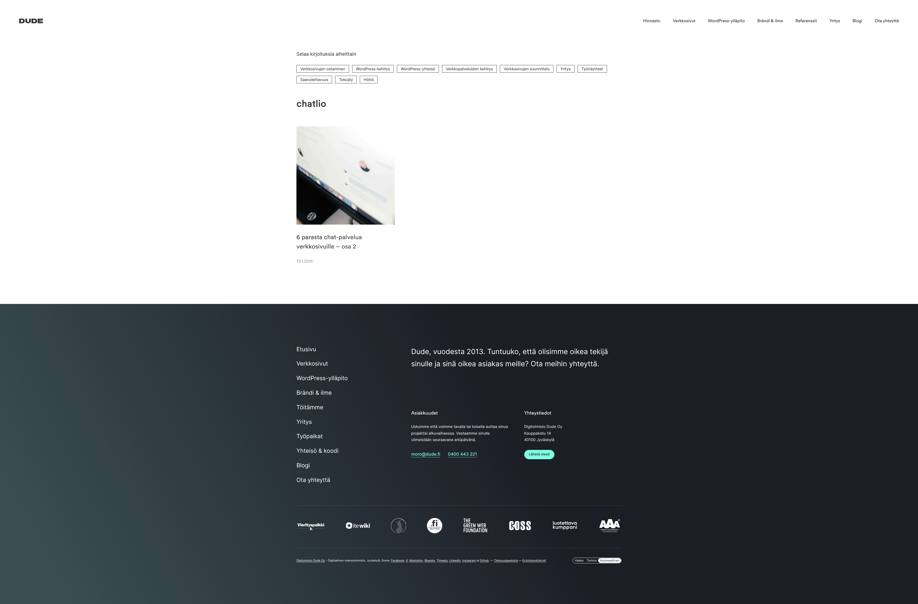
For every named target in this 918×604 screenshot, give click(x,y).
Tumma (592, 560)
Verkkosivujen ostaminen (322, 68)
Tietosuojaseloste (506, 560)
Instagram (469, 560)
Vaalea (579, 560)
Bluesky (430, 560)
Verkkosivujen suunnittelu (527, 68)
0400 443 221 (462, 454)
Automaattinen (609, 560)
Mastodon (416, 560)
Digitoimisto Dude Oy (310, 560)
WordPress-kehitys (373, 68)
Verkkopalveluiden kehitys (469, 68)
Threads (442, 560)
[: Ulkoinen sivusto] (310, 528)
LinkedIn (455, 560)
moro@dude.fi (425, 454)
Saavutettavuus (314, 79)
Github (484, 560)
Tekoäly (346, 79)
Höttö (369, 79)
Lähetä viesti (539, 454)
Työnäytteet (592, 68)
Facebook (397, 560)
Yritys (565, 68)
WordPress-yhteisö (418, 68)
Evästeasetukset (534, 560)
